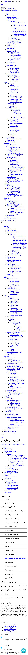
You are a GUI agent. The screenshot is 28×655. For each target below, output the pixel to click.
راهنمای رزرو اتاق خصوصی (10, 631)
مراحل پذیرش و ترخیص (10, 626)
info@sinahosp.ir (7, 1)
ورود (2, 4)
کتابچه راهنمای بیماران (9, 624)
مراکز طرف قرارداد (9, 627)
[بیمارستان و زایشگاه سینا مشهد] (9, 8)
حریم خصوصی (12, 653)
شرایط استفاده (4, 653)
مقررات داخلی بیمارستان (10, 629)
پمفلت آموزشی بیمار (9, 630)
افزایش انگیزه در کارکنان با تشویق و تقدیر (15, 558)
